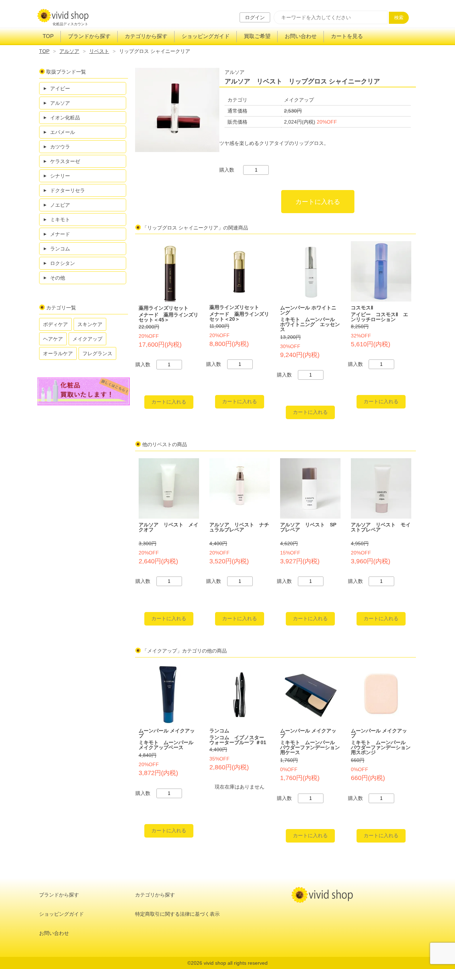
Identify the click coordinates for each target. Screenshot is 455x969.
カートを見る (347, 36)
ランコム (60, 248)
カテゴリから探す (146, 36)
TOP (48, 36)
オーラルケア (58, 353)
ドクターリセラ (67, 190)
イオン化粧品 (65, 117)
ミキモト (60, 219)
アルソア (69, 51)
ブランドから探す (89, 36)
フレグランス (97, 353)
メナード (60, 234)
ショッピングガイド (206, 36)
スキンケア (89, 324)
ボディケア (55, 324)
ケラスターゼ (65, 161)
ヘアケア (53, 339)
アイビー (60, 88)
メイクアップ (87, 339)
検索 (398, 17)
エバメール (62, 132)
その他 (57, 278)
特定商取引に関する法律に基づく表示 (177, 914)
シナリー (60, 176)
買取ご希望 (257, 36)
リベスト (99, 51)
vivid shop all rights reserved (236, 963)
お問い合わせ (301, 36)
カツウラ (60, 147)
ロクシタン (62, 263)
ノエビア (60, 205)
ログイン (255, 17)
